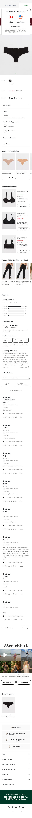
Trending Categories (8, 769)
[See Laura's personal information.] (8, 402)
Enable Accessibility (16, 1)
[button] (11, 19)
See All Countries (15, 26)
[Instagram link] (9, 807)
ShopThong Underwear (16, 178)
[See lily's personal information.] (6, 604)
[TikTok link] (12, 807)
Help (3, 754)
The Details (6, 105)
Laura (4, 402)
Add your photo (8, 682)
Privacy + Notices (7, 779)
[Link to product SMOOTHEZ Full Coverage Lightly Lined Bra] (9, 220)
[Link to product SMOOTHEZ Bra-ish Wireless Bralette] (9, 244)
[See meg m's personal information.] (8, 430)
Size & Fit (6, 111)
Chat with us (11, 131)
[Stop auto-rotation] (30, 23)
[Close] (27, 10)
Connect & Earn (7, 759)
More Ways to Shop (8, 764)
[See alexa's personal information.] (7, 539)
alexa (4, 540)
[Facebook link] (16, 807)
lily (3, 604)
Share (8, 144)
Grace (4, 579)
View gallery (24, 682)
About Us (5, 774)
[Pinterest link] (19, 807)
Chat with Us (17, 727)
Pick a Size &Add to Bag (23, 205)
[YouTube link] (23, 807)
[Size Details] (5, 126)
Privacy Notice (12, 32)
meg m (5, 430)
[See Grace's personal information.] (8, 579)
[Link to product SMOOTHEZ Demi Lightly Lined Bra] (9, 198)
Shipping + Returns (9, 138)
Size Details (11, 126)
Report (21, 417)
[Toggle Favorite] (14, 192)
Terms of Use (20, 32)
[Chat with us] (5, 131)
